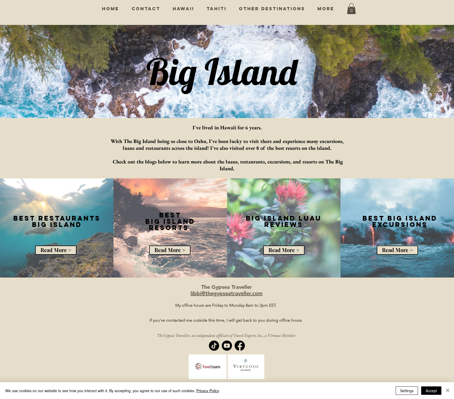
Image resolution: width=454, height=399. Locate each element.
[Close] (448, 390)
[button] (351, 8)
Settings (407, 390)
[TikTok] (214, 346)
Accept (431, 390)
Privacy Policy (207, 390)
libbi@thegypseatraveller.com (226, 293)
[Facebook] (240, 346)
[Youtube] (227, 346)
